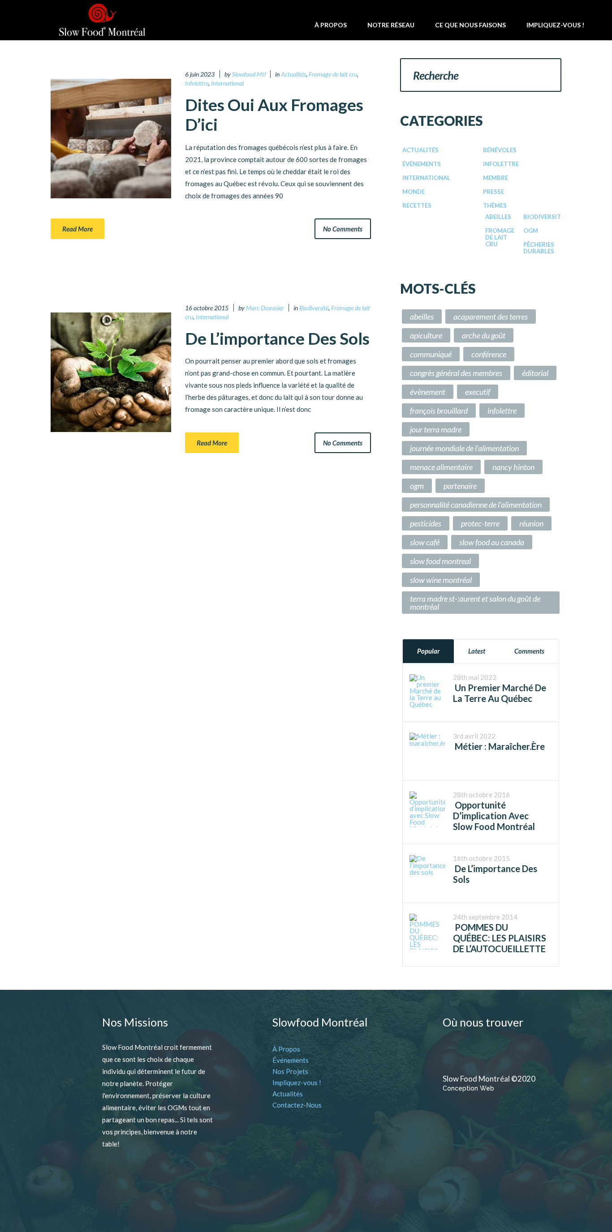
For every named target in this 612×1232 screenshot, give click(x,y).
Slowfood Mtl (249, 74)
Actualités (293, 74)
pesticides (425, 523)
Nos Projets (290, 1071)
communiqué (431, 354)
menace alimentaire (441, 467)
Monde (413, 191)
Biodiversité (313, 308)
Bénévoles (500, 150)
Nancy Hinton (513, 467)
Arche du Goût (483, 335)
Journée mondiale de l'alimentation (464, 448)
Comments (529, 651)
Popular (428, 651)
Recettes (416, 205)
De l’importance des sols (277, 338)
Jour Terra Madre (435, 429)
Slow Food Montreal (440, 561)
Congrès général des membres (456, 373)
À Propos (286, 1049)
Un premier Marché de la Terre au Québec (499, 693)
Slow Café (425, 542)
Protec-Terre (480, 523)
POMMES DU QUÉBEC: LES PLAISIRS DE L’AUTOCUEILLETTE (499, 938)
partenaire (460, 486)
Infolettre (196, 83)
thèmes (495, 205)
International (227, 83)
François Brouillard (439, 410)
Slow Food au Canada (491, 542)
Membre (495, 177)
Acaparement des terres (490, 316)
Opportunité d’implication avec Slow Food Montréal (494, 816)
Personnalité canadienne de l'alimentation (476, 504)
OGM (530, 230)
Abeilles (498, 216)
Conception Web (468, 1088)
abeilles (422, 316)
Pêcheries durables (538, 248)
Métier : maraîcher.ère (499, 746)
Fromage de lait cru (333, 74)
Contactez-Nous (297, 1105)
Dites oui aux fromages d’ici (274, 114)
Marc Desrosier (265, 308)
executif (477, 392)
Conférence (488, 354)
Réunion (531, 523)
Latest (476, 651)
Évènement (427, 392)
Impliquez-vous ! (296, 1082)
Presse (493, 191)
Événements (421, 163)
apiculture (426, 335)
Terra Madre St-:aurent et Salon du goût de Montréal (475, 603)
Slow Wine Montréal (441, 580)
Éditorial (535, 373)
